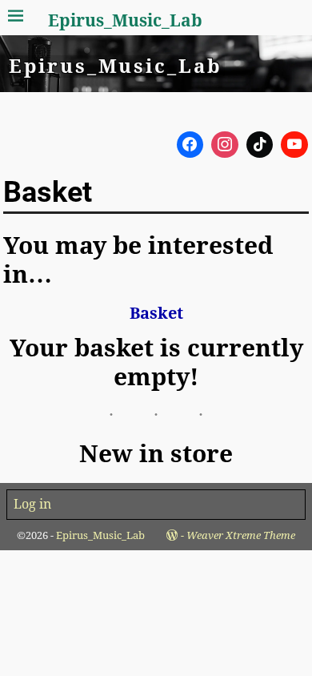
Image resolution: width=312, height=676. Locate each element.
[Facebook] (190, 145)
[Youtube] (294, 145)
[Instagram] (224, 145)
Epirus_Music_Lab (125, 20)
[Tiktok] (260, 145)
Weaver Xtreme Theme (240, 535)
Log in (32, 504)
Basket (156, 313)
